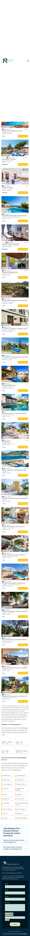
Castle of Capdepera (7, 809)
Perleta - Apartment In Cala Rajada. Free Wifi (14, 470)
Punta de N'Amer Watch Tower (22, 804)
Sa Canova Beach (21, 809)
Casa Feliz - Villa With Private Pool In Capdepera (15, 498)
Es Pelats (8, 161)
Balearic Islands (5, 303)
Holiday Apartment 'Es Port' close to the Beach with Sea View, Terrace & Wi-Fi (14, 668)
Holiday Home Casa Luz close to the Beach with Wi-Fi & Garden (14, 696)
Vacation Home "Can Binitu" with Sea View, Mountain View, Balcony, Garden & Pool (13, 583)
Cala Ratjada (9, 190)
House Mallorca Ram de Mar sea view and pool (14, 215)
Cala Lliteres (9, 557)
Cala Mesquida (9, 133)
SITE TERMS (10, 931)
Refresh (7, 919)
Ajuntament (19, 794)
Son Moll (8, 529)
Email (6, 890)
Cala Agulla (9, 472)
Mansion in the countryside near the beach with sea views (14, 301)
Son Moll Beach (20, 779)
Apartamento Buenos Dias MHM (10, 244)
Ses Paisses (5, 818)
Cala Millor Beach (6, 775)
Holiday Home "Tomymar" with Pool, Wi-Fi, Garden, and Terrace (13, 527)
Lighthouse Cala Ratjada (20, 789)
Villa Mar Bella (5, 441)
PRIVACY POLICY (18, 931)
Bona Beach (5, 788)
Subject (7, 896)
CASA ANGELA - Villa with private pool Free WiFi (15, 357)
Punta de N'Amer (20, 798)
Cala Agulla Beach (21, 775)
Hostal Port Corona (7, 187)
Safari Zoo (4, 813)
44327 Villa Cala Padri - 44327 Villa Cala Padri (14, 413)
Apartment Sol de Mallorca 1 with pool (12, 131)
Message (7, 902)
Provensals (9, 218)
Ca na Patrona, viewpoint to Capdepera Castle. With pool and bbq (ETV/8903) (14, 329)
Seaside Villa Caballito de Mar (10, 272)
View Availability (23, 136)
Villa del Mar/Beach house (9, 385)
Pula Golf (4, 794)
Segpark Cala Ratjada (22, 818)
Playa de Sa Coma (21, 784)
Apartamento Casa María (9, 159)
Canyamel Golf (5, 798)
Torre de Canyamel (6, 784)
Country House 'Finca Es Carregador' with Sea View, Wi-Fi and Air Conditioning (14, 640)
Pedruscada (9, 642)
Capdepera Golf (6, 779)
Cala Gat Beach (6, 803)
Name (6, 883)
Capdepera (4, 133)
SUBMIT (15, 924)
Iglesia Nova (19, 813)
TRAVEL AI (25, 933)
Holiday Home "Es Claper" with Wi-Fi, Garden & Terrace (14, 612)
